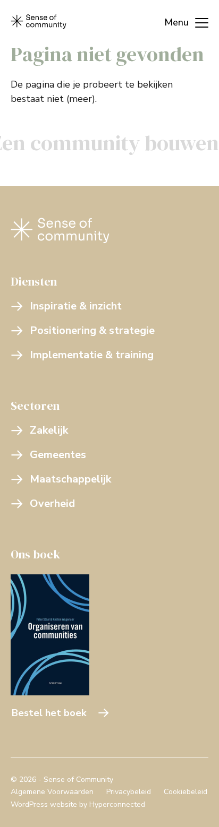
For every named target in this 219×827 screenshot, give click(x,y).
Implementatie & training (92, 355)
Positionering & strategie (92, 330)
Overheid (52, 503)
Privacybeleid (128, 792)
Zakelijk (49, 430)
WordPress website (44, 804)
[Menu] (181, 21)
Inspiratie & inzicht (76, 306)
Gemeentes (58, 454)
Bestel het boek (49, 713)
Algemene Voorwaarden (52, 792)
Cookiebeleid (185, 792)
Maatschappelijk (70, 479)
